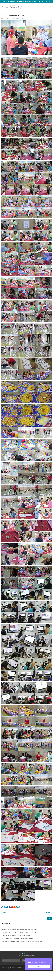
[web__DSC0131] (26, 559)
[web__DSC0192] (43, 791)
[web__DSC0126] (43, 536)
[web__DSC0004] (9, 73)
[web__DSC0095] (26, 421)
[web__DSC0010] (9, 97)
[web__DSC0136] (9, 583)
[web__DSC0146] (26, 617)
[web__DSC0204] (43, 837)
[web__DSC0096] (43, 421)
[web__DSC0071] (26, 328)
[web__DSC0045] (43, 224)
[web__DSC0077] (26, 351)
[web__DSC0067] (9, 316)
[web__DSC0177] (43, 733)
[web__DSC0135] (43, 571)
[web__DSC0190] (9, 791)
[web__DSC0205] (9, 849)
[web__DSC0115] (9, 502)
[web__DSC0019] (9, 131)
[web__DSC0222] (26, 895)
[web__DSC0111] (43, 478)
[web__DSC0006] (43, 73)
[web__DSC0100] (9, 444)
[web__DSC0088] (9, 397)
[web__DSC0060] (43, 282)
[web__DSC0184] (9, 768)
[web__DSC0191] (26, 791)
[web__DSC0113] (26, 490)
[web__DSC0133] (9, 571)
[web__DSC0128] (26, 548)
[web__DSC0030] (43, 166)
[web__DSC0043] (9, 224)
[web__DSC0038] (26, 201)
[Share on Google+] (7, 907)
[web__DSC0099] (43, 432)
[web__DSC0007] (9, 85)
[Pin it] (12, 907)
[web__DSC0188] (26, 779)
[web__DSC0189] (43, 779)
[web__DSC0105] (43, 455)
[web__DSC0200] (26, 826)
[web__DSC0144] (43, 606)
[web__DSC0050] (26, 247)
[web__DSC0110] (26, 478)
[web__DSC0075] (43, 340)
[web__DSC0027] (43, 154)
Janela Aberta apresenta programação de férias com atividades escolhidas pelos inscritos (22, 941)
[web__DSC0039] (43, 201)
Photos (22, 18)
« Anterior (4, 912)
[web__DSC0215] (9, 872)
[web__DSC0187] (9, 779)
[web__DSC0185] (26, 768)
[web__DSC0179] (26, 745)
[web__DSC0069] (43, 316)
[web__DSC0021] (43, 131)
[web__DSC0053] (26, 259)
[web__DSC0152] (26, 641)
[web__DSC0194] (26, 802)
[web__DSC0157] (9, 664)
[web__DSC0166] (9, 698)
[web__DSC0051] (43, 247)
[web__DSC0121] (9, 525)
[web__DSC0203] (26, 837)
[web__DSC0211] (43, 849)
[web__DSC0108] (43, 467)
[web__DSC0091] (9, 409)
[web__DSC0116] (26, 502)
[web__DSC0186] (43, 768)
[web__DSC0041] (26, 212)
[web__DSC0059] (26, 282)
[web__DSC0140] (26, 594)
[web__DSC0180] (43, 745)
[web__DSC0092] (26, 409)
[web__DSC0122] (26, 525)
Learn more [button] (43, 962)
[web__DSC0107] (26, 467)
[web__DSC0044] (26, 224)
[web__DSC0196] (9, 814)
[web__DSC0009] (43, 85)
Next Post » (48, 912)
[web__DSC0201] (43, 826)
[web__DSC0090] (43, 397)
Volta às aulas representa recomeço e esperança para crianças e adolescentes (19, 932)
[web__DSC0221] (9, 895)
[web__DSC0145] (9, 617)
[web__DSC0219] (26, 884)
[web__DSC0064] (9, 305)
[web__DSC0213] (26, 860)
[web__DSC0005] (26, 73)
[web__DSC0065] (26, 305)
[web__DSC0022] (9, 143)
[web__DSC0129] (43, 548)
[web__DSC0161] (26, 675)
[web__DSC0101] (26, 444)
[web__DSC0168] (43, 698)
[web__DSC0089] (26, 397)
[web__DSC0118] (9, 513)
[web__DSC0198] (43, 814)
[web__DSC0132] (43, 559)
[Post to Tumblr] (10, 907)
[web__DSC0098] (26, 432)
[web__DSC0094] (9, 421)
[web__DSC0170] (26, 710)
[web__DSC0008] (26, 85)
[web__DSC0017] (26, 120)
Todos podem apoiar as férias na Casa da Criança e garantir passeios (17, 938)
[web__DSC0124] (9, 536)
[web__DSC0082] (9, 374)
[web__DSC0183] (43, 756)
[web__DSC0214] (43, 860)
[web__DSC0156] (43, 652)
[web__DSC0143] (26, 606)
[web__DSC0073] (9, 340)
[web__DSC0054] (43, 259)
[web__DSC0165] (43, 687)
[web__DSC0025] (9, 154)
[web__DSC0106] (9, 467)
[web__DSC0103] (9, 455)
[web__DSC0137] (26, 583)
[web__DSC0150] (43, 629)
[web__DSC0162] (43, 675)
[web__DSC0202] (9, 837)
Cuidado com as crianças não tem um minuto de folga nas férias (16, 935)
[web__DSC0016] (9, 120)
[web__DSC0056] (26, 270)
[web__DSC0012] (43, 97)
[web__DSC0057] (43, 270)
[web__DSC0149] (26, 629)
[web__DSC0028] (9, 166)
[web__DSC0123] (43, 525)
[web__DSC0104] (26, 455)
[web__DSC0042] (43, 212)
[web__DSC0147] (43, 617)
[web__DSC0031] (9, 178)
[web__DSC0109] (9, 478)
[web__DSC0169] (9, 710)
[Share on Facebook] (2, 907)
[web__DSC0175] (9, 733)
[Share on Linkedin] (14, 907)
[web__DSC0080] (26, 363)
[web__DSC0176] (26, 733)
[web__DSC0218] (9, 884)
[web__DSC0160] (9, 675)
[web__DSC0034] (9, 189)
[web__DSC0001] (9, 62)
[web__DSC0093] (43, 409)
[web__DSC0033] (43, 178)
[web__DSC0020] (26, 131)
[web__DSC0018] (43, 120)
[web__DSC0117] (43, 502)
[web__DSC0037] (9, 201)
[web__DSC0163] (9, 687)
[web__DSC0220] (43, 884)
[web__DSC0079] (9, 363)
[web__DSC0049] (9, 247)
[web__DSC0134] (26, 571)
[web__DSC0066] (43, 305)
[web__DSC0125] (26, 536)
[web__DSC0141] (43, 594)
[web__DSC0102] (43, 444)
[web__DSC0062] (26, 293)
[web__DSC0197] (26, 814)
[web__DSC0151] (9, 641)
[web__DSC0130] (9, 559)
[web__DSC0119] (26, 513)
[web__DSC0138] (43, 583)
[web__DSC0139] (9, 594)
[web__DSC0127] (9, 548)
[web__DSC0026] (26, 154)
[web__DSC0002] (26, 62)
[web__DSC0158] (26, 664)
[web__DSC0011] (26, 97)
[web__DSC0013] (9, 108)
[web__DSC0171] (43, 710)
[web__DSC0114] (43, 490)
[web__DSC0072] (43, 328)
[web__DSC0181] (9, 756)
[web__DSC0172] (9, 722)
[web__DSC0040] (9, 212)
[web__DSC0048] (43, 235)
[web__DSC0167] (26, 698)
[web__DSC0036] (43, 189)
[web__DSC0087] (43, 386)
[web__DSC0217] (43, 872)
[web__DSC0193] (9, 802)
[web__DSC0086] (26, 386)
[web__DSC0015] (43, 108)
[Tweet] (5, 907)
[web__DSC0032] (26, 178)
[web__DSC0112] (9, 490)
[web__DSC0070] (9, 328)
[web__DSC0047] (26, 235)
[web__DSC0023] (26, 143)
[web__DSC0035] (26, 189)
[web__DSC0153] (43, 641)
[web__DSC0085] (9, 386)
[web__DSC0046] (9, 235)
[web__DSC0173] (26, 722)
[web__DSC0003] (43, 62)
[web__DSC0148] (9, 629)
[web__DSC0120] (43, 513)
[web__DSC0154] (9, 652)
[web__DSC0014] (26, 108)
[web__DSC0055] (9, 270)
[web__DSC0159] (43, 664)
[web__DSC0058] (9, 282)
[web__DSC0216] (26, 872)
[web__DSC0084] (43, 374)
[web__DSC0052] (9, 259)
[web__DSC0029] (26, 166)
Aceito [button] (38, 966)
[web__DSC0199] (9, 826)
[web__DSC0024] (43, 143)
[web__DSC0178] (9, 745)
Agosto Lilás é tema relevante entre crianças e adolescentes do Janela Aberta (19, 929)
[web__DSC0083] (26, 374)
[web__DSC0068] (26, 316)
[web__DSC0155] (26, 652)
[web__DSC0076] (9, 351)
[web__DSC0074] (26, 340)
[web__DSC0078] (43, 351)
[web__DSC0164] (26, 687)
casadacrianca (15, 18)
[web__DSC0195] (43, 802)
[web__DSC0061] (9, 293)
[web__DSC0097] (9, 432)
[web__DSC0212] (9, 860)
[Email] (19, 907)
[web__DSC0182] (26, 756)
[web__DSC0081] (43, 363)
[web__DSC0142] (9, 606)
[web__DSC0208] (26, 849)
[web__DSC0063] (43, 293)
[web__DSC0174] (43, 722)
